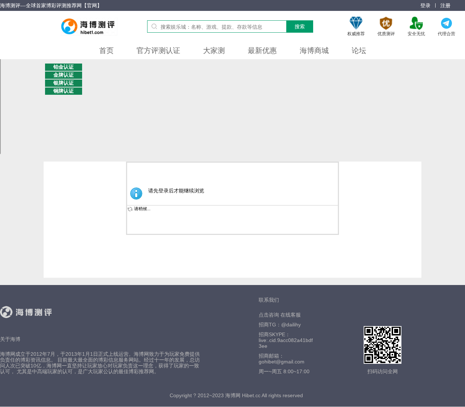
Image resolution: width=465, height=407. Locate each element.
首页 (106, 50)
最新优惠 (262, 50)
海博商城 (314, 50)
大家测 (214, 50)
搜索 (300, 26)
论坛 (359, 50)
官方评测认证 (158, 50)
